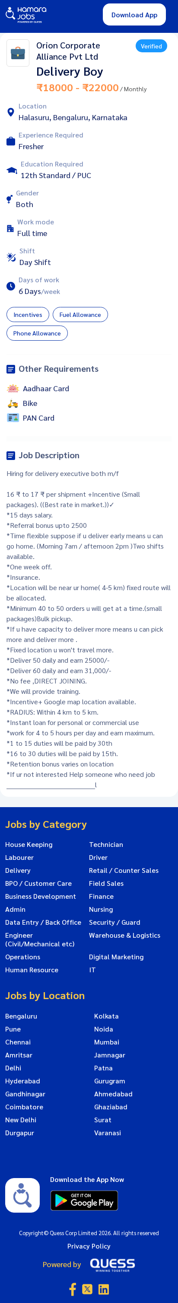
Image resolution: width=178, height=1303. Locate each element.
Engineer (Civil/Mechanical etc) (39, 939)
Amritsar (18, 1055)
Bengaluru (21, 1016)
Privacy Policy (89, 1245)
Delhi (13, 1067)
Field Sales (106, 883)
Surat (102, 1119)
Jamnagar (109, 1055)
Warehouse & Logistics (124, 935)
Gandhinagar (25, 1093)
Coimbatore (24, 1106)
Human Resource (31, 969)
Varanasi (107, 1132)
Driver (98, 857)
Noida (103, 1029)
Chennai (18, 1042)
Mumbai (106, 1042)
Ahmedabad (113, 1093)
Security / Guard (114, 922)
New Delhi (20, 1119)
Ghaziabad (110, 1106)
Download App (134, 14)
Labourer (19, 857)
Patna (103, 1067)
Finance (101, 896)
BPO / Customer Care (38, 883)
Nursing (101, 909)
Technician (106, 844)
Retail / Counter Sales (124, 870)
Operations (22, 956)
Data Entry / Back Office (43, 922)
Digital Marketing (116, 956)
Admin (15, 909)
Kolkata (106, 1016)
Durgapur (19, 1132)
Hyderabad (22, 1080)
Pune (13, 1029)
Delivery (18, 870)
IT (92, 969)
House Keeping (28, 844)
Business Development (40, 896)
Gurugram (109, 1080)
